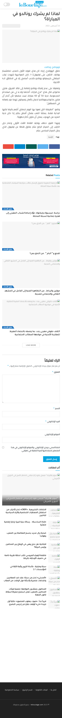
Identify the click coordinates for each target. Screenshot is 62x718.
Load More (31, 345)
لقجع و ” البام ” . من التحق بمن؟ (45, 254)
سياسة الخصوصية (12, 689)
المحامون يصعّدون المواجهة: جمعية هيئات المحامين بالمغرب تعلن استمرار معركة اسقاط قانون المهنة (26, 592)
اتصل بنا (53, 689)
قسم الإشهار (27, 689)
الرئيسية (50, 137)
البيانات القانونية (41, 689)
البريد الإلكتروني (52, 421)
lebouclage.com (37, 704)
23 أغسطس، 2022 (53, 25)
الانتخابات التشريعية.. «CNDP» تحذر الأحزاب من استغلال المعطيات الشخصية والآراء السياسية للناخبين (26, 513)
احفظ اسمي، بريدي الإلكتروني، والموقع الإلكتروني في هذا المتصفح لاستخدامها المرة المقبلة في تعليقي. (35, 449)
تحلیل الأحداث (7, 209)
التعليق (56, 372)
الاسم (56, 408)
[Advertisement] (31, 647)
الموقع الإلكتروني (52, 434)
